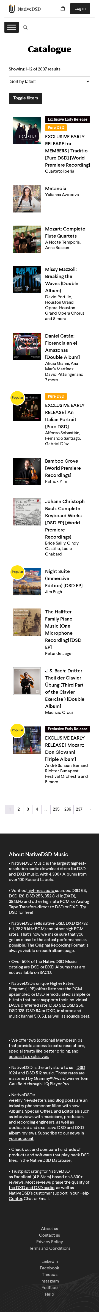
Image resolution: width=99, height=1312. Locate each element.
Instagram (49, 1281)
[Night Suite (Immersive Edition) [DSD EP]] (27, 581)
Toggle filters (25, 98)
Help (49, 1294)
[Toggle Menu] (11, 27)
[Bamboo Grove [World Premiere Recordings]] (27, 471)
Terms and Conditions (49, 1248)
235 (56, 809)
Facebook (49, 1268)
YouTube (50, 1288)
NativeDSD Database (50, 1161)
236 (67, 809)
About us (49, 1229)
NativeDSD (25, 8)
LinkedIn (50, 1262)
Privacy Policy (49, 1242)
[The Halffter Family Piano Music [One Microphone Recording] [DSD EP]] (27, 622)
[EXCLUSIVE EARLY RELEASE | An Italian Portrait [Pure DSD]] (27, 407)
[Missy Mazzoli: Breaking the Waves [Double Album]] (27, 279)
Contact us (49, 1235)
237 (79, 809)
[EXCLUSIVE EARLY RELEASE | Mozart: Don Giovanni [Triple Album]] (27, 740)
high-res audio (41, 891)
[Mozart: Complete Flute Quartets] (27, 239)
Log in (80, 9)
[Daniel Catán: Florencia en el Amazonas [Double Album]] (27, 346)
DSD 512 (34, 1073)
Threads (49, 1275)
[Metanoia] (27, 198)
